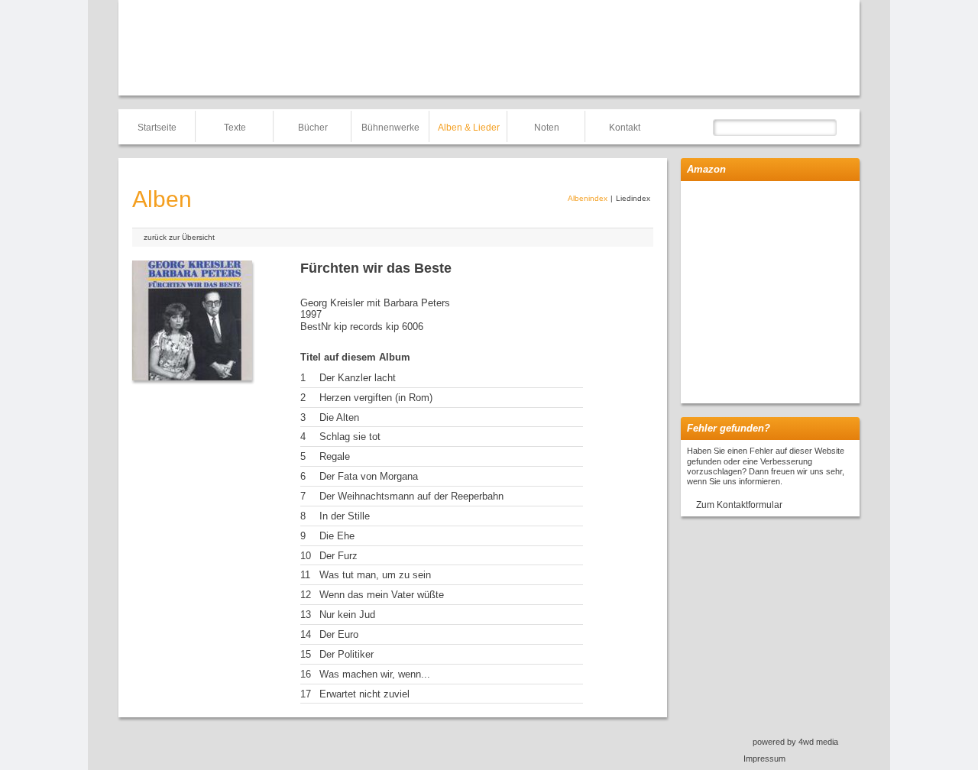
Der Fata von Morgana (368, 476)
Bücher (313, 127)
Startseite (157, 127)
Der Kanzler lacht (357, 377)
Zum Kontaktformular (739, 505)
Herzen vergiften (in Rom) (375, 397)
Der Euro (338, 634)
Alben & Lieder (469, 127)
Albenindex (587, 198)
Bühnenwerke (390, 127)
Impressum (764, 758)
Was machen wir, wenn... (374, 674)
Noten (546, 127)
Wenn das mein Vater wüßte (381, 594)
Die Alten (339, 417)
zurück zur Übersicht (179, 237)
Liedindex (633, 198)
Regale (334, 456)
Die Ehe (337, 536)
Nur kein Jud (347, 614)
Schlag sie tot (350, 436)
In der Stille (344, 516)
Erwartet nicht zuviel (364, 694)
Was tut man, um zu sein (375, 575)
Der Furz (338, 555)
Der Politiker (346, 654)
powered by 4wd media (795, 741)
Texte (235, 127)
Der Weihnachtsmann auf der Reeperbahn (411, 496)
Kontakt (624, 127)
